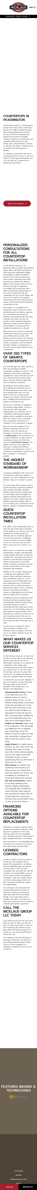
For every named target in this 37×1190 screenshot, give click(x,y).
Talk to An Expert (16, 203)
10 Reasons (18, 1171)
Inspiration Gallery (18, 1179)
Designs (18, 1175)
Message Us (28, 1187)
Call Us (9, 1187)
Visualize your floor (16, 16)
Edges (18, 1183)
